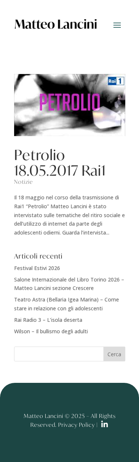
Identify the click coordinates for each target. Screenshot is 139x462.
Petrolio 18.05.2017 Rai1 (60, 162)
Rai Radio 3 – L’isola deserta (48, 319)
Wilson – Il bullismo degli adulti (51, 331)
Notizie (23, 181)
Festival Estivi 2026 (37, 268)
